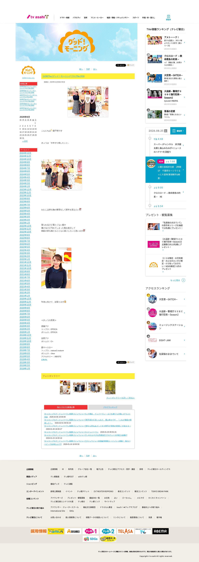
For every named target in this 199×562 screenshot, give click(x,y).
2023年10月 (25, 195)
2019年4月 (25, 359)
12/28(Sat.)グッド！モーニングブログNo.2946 (28, 91)
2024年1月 (25, 186)
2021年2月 (25, 292)
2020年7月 (25, 314)
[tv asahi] (38, 17)
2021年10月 (25, 268)
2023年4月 (25, 214)
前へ (81, 69)
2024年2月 (25, 183)
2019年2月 (25, 365)
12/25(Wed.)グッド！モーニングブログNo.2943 (28, 104)
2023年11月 (25, 192)
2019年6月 (25, 353)
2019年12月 (25, 335)
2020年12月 (25, 299)
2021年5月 (25, 283)
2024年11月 (25, 156)
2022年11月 (25, 229)
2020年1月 (25, 332)
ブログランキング (110, 407)
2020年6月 (25, 317)
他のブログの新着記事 (66, 407)
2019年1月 (25, 368)
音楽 (85, 17)
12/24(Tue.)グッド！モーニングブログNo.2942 (28, 109)
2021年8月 (25, 274)
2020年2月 (25, 329)
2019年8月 (25, 347)
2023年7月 (25, 205)
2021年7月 (25, 277)
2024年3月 (25, 180)
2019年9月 (25, 344)
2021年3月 (25, 289)
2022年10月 (25, 232)
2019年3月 (25, 362)
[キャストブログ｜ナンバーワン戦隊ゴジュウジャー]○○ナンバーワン (71, 432)
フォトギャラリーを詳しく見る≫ (120, 398)
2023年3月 (25, 217)
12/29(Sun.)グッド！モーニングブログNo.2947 (28, 87)
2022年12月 (25, 226)
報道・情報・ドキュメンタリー (118, 17)
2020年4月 (25, 323)
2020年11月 (25, 302)
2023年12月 (25, 189)
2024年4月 (25, 177)
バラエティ (77, 17)
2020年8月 (25, 311)
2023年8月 (25, 201)
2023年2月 (25, 220)
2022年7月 (25, 241)
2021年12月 (25, 262)
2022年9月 (25, 235)
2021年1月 (25, 296)
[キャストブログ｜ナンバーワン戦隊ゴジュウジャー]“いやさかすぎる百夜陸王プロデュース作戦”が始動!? (85, 435)
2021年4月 (25, 286)
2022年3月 (25, 253)
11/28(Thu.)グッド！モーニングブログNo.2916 (63, 76)
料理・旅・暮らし (148, 17)
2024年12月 (25, 153)
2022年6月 (25, 244)
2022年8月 (25, 238)
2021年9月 (25, 271)
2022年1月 (25, 259)
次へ (95, 69)
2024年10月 (25, 159)
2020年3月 (25, 326)
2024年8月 (25, 165)
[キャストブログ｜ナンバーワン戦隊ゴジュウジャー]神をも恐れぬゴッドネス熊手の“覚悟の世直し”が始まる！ (87, 426)
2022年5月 (25, 247)
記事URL (44, 359)
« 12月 (25, 141)
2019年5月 (25, 356)
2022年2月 (25, 256)
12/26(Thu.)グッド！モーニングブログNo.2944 (28, 100)
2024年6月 (25, 171)
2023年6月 (25, 208)
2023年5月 (25, 211)
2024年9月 (25, 162)
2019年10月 (25, 341)
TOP (88, 69)
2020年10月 (25, 305)
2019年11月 (25, 338)
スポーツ (136, 17)
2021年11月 (25, 265)
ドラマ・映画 (64, 17)
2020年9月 (25, 308)
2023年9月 (25, 198)
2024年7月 (25, 168)
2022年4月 (25, 250)
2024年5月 (25, 174)
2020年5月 (25, 320)
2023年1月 (25, 223)
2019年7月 (25, 350)
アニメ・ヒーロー (97, 17)
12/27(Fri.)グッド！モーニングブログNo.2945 (28, 96)
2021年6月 (25, 280)
